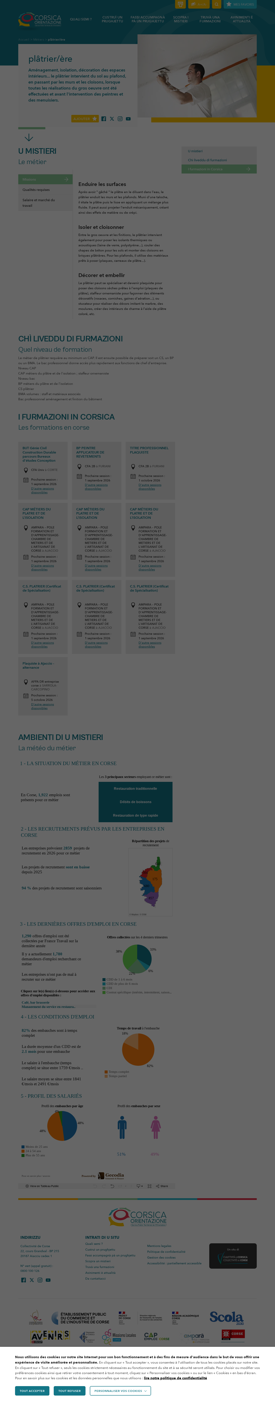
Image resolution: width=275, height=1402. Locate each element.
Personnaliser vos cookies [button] (118, 1390)
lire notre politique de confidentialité (175, 1378)
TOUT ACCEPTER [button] (32, 1390)
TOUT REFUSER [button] (69, 1390)
